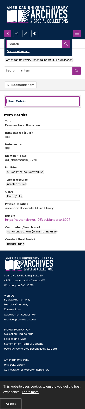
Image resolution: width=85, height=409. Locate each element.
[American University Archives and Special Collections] (29, 264)
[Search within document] (76, 71)
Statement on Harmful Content (23, 343)
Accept (11, 403)
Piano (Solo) (14, 196)
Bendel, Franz (15, 244)
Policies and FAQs (15, 339)
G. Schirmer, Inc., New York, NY (25, 172)
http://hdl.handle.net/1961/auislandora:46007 (37, 220)
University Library (14, 364)
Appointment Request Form (21, 314)
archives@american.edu (20, 319)
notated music (16, 184)
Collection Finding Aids (18, 334)
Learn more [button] (30, 392)
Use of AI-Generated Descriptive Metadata (30, 348)
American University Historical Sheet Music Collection (39, 60)
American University (16, 360)
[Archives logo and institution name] (37, 15)
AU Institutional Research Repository (26, 369)
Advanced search (18, 51)
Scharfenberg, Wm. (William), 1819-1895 (32, 231)
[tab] (42, 101)
